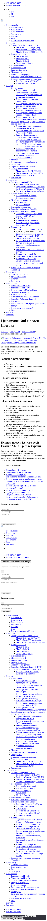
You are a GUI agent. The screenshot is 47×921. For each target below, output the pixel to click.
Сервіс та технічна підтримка (23, 166)
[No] (24, 919)
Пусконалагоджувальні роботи (24, 162)
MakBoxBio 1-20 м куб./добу (28, 47)
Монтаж (14, 160)
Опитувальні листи (19, 274)
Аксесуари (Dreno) (24, 225)
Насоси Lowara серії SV (26, 254)
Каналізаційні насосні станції (23, 299)
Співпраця (15, 281)
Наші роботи (11, 283)
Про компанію (12, 25)
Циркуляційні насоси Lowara (28, 822)
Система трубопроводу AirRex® (30, 191)
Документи (16, 34)
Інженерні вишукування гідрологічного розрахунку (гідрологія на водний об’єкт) (28, 137)
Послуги (9, 86)
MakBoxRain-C (22, 56)
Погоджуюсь (30, 916)
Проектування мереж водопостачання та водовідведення (31, 118)
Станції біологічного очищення (24, 45)
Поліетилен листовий (25, 198)
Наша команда (17, 27)
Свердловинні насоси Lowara (28, 256)
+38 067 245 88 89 (13, 3)
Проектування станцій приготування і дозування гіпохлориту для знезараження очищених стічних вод (29, 93)
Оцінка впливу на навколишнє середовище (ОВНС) (29, 127)
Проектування (17, 88)
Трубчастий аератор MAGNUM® (30, 187)
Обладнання (11, 180)
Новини (14, 36)
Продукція (10, 43)
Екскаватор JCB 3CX (25, 175)
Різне (13, 310)
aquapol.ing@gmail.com (15, 5)
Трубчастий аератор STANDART (30, 189)
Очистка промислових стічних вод (26, 79)
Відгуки (9, 312)
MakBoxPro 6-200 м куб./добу (28, 50)
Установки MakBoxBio (20, 285)
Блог (13, 38)
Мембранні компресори (21, 200)
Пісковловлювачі (18, 65)
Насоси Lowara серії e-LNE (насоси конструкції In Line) (28, 237)
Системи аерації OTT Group (23, 182)
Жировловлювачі (18, 68)
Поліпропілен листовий (26, 196)
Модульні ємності (18, 72)
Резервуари (16, 301)
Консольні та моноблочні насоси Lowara (23, 477)
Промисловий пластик (20, 193)
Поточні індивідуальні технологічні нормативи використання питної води (27, 150)
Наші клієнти (16, 29)
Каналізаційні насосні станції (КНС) (26, 77)
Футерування (16, 164)
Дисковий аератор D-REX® (28, 184)
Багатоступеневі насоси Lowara (29, 234)
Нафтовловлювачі (18, 54)
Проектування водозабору (27, 108)
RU (12, 12)
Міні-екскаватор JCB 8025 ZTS (29, 173)
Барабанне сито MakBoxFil (27, 81)
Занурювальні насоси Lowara (18, 495)
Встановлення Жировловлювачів (25, 297)
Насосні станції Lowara (26, 259)
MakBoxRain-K (22, 61)
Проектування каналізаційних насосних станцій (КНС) (29, 114)
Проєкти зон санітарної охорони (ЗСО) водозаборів (30, 132)
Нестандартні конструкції (22, 308)
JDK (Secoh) (21, 202)
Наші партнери (17, 32)
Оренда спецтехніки (19, 169)
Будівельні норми (18, 276)
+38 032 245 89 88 (17, 557)
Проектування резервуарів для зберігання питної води (29, 105)
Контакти (10, 315)
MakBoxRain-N (22, 59)
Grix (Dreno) (21, 218)
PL (12, 14)
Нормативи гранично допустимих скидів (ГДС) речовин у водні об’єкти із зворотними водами (30, 144)
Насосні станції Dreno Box (27, 220)
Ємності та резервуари (20, 74)
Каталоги (15, 279)
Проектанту (11, 272)
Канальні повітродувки (21, 207)
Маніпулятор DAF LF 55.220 (28, 171)
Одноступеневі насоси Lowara (29, 229)
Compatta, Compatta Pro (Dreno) (29, 214)
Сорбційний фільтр (24, 63)
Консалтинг (16, 178)
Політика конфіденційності (22, 41)
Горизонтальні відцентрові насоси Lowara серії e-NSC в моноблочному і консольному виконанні (30, 244)
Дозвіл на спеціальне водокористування (25, 156)
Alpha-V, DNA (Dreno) (25, 216)
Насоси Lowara (17, 227)
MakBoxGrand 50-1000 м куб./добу (30, 52)
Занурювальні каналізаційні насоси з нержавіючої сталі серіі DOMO (29, 263)
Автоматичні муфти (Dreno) (28, 223)
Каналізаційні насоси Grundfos (24, 209)
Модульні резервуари (20, 292)
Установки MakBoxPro (20, 288)
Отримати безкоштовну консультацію (16, 562)
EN (12, 16)
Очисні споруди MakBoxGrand (24, 290)
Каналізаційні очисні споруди (28, 110)
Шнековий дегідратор (25, 83)
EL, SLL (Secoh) (23, 205)
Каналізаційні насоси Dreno (23, 211)
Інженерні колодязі (19, 70)
